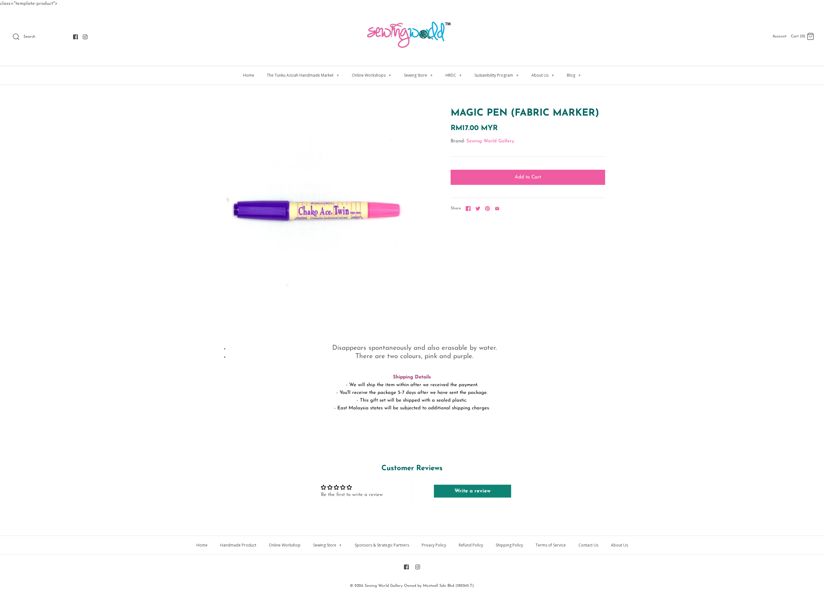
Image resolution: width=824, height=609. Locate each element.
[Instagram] (85, 36)
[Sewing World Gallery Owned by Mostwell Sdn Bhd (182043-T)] (412, 17)
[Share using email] (497, 208)
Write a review (472, 491)
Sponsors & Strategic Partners (382, 545)
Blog (574, 75)
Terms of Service (551, 545)
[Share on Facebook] (468, 208)
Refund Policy (471, 545)
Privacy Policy (434, 545)
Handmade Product (238, 545)
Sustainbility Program (496, 75)
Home (248, 75)
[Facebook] (75, 36)
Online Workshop (285, 545)
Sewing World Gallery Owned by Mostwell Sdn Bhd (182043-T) (419, 586)
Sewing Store (418, 75)
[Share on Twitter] (477, 208)
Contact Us (588, 545)
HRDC (453, 75)
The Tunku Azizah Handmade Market (303, 75)
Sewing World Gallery (490, 141)
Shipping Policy (509, 545)
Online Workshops (371, 75)
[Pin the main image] (487, 208)
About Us (542, 75)
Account (779, 36)
